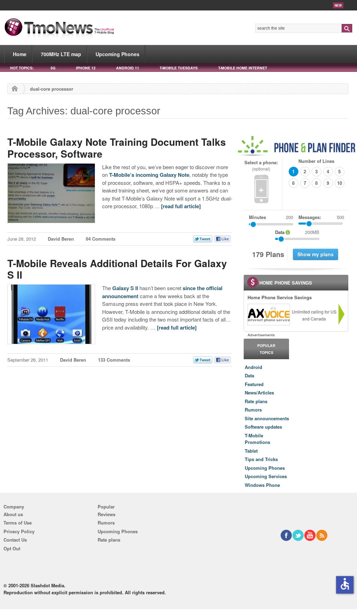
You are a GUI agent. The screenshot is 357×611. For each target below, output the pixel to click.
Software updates (263, 426)
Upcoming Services (266, 476)
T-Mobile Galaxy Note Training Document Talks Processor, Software (116, 148)
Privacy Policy (19, 531)
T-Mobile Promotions (257, 439)
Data (249, 375)
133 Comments (114, 359)
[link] (268, 315)
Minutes (257, 217)
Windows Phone (262, 485)
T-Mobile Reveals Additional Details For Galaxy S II (117, 269)
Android (253, 367)
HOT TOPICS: (21, 67)
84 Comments (100, 238)
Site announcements (267, 418)
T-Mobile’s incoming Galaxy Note (149, 175)
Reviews (106, 514)
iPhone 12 (86, 67)
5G (53, 67)
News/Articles (259, 392)
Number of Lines (316, 161)
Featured (254, 384)
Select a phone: (261, 165)
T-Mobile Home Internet (242, 67)
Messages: (321, 217)
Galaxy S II (125, 288)
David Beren (61, 238)
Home (19, 54)
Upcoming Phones (117, 54)
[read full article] (181, 206)
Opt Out (11, 548)
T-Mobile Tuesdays (179, 67)
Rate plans (256, 401)
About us (13, 514)
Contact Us (15, 539)
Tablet (251, 450)
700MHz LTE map (61, 54)
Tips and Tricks (261, 459)
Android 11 (127, 67)
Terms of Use (17, 522)
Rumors (253, 409)
